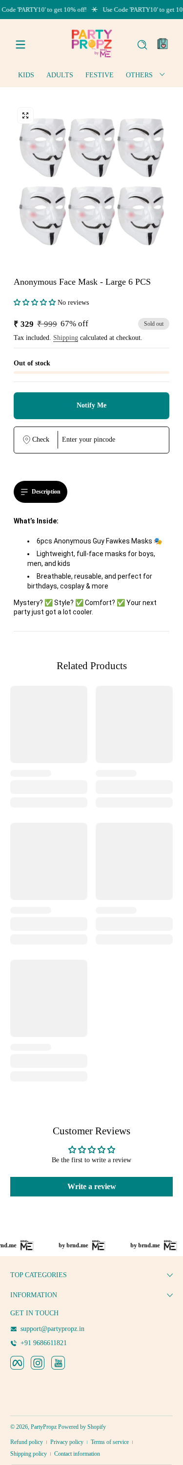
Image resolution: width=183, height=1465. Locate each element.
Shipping (65, 337)
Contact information (77, 1453)
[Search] (142, 45)
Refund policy (26, 1442)
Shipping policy (28, 1453)
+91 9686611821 (43, 1343)
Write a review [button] (91, 1186)
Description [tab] (46, 491)
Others (139, 75)
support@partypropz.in (52, 1328)
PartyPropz (44, 1426)
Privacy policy (66, 1442)
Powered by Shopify (82, 1426)
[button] (142, 44)
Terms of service (110, 1442)
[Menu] (20, 44)
